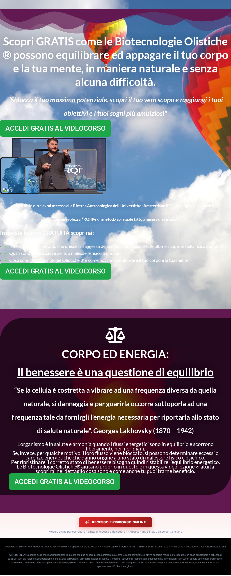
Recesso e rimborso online (119, 522)
